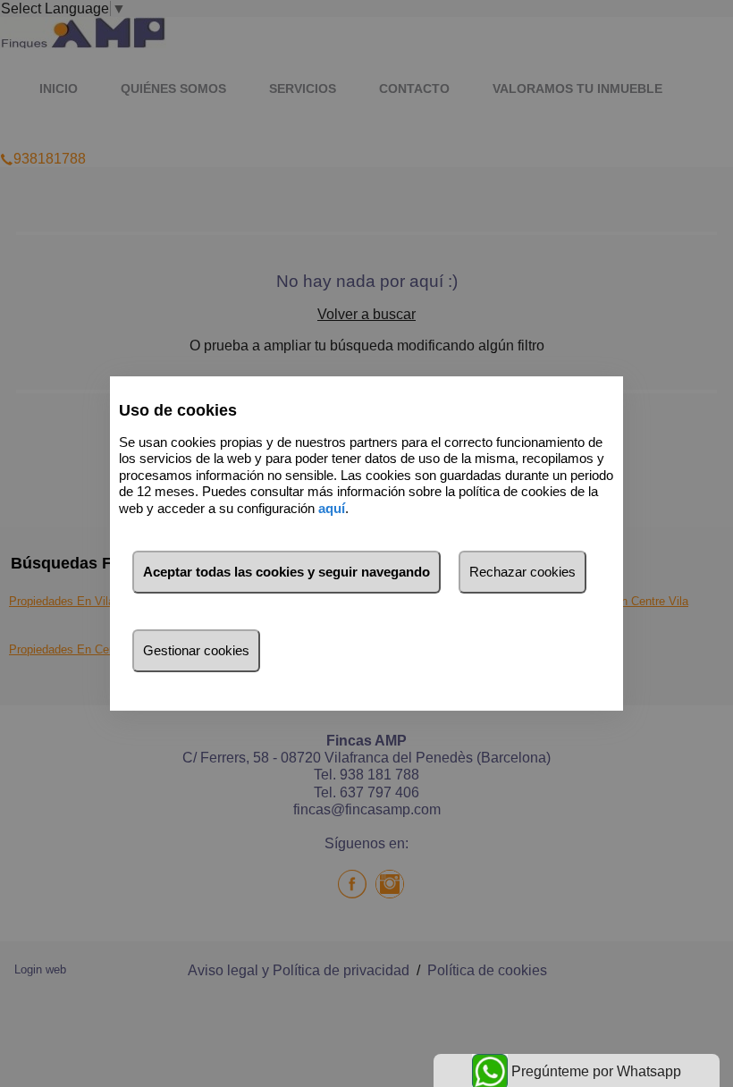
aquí (331, 508)
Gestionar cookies (196, 650)
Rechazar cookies (522, 571)
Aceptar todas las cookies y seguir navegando (286, 571)
